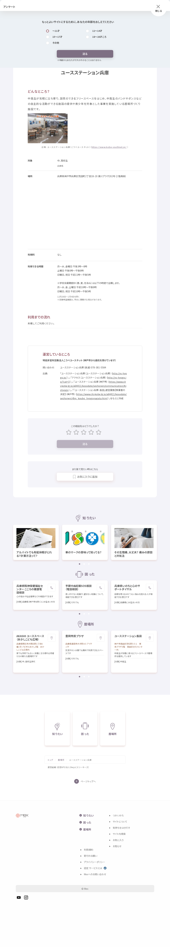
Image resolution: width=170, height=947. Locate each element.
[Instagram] (26, 897)
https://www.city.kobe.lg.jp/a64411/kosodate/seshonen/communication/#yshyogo (93, 386)
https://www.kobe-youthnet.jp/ (109, 147)
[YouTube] (19, 897)
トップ (50, 760)
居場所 (61, 760)
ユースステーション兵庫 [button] (80, 760)
